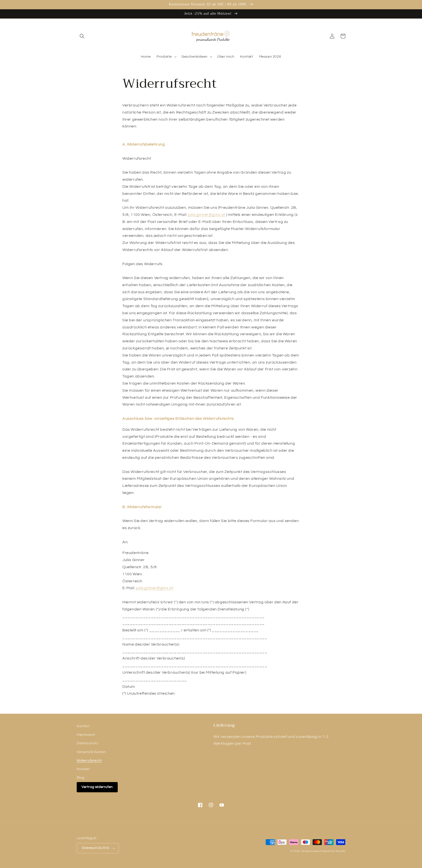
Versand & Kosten (91, 752)
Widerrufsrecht (89, 760)
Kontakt (83, 769)
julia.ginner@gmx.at (206, 215)
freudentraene (310, 851)
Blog (80, 777)
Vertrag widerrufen (97, 787)
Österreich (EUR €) (95, 848)
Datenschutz (87, 743)
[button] (82, 36)
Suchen (83, 726)
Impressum (86, 734)
